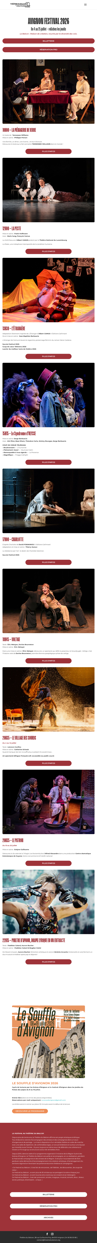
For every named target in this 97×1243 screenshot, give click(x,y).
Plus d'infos (48, 151)
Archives (48, 1217)
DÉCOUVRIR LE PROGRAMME (30, 1111)
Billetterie (48, 41)
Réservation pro (48, 49)
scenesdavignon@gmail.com (54, 1100)
